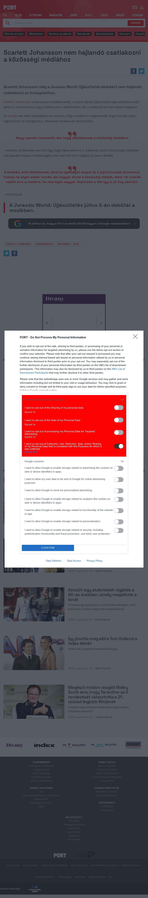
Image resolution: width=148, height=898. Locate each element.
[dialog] (74, 449)
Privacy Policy (94, 560)
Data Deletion (53, 560)
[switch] (118, 407)
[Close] (136, 337)
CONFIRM (48, 547)
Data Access (74, 560)
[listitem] (74, 400)
